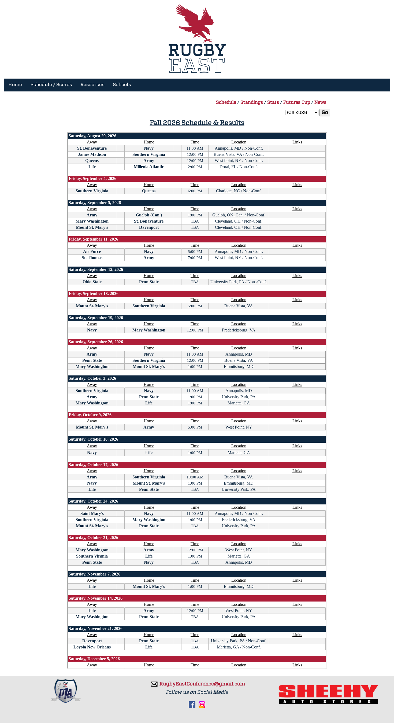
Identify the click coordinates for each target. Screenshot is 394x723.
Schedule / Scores (51, 85)
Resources (92, 85)
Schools (122, 85)
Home (15, 85)
